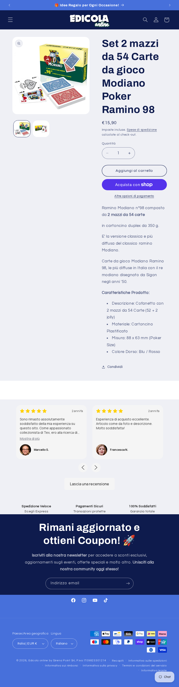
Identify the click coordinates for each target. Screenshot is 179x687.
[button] (10, 19)
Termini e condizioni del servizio (144, 665)
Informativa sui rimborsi (61, 665)
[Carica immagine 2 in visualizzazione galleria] (41, 128)
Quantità (109, 143)
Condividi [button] (115, 367)
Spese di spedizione (142, 129)
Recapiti (118, 660)
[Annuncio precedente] (9, 5)
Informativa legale (154, 670)
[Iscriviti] (128, 583)
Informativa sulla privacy (100, 665)
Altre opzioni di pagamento (134, 196)
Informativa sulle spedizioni (147, 660)
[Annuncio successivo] (170, 5)
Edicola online (38, 660)
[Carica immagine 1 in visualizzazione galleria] (22, 128)
